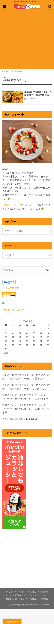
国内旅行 (44, 599)
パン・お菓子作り (14, 595)
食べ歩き (9, 592)
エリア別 (20, 592)
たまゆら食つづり (25, 605)
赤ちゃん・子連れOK (28, 599)
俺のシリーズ (11, 599)
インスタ (17, 204)
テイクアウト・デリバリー (36, 595)
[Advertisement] (27, 39)
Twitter (5, 204)
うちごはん (31, 592)
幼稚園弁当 (44, 592)
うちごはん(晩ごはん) (14, 418)
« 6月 (5, 353)
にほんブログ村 (10, 288)
